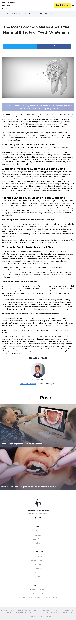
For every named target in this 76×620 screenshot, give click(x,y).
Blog (38, 543)
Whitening (38, 564)
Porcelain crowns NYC (28, 612)
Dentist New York (46, 610)
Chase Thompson (28, 384)
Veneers (38, 572)
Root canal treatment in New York (49, 612)
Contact (38, 535)
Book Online (38, 539)
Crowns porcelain (68, 612)
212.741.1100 (5, 8)
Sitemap (38, 576)
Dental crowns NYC (16, 610)
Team (38, 531)
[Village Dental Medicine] (62, 5)
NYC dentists (19, 179)
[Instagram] (40, 518)
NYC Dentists (38, 556)
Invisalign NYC (59, 610)
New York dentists (13, 612)
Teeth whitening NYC (32, 610)
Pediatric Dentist (38, 560)
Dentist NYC (4, 610)
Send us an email (39, 590)
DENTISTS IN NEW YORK (38, 513)
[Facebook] (37, 518)
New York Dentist (6, 13)
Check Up (38, 568)
